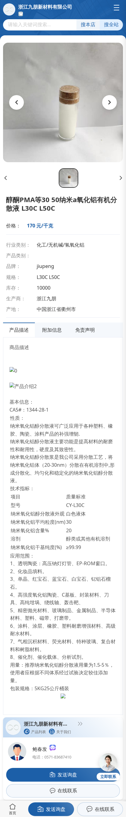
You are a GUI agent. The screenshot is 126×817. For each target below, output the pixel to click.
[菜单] (116, 8)
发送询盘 (55, 809)
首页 (12, 812)
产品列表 (38, 731)
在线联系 (104, 809)
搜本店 (88, 24)
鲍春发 (41, 749)
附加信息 (52, 329)
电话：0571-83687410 (51, 757)
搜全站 (111, 24)
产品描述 (19, 329)
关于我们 (63, 731)
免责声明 (85, 329)
